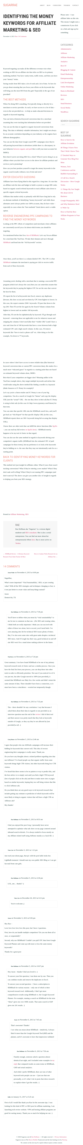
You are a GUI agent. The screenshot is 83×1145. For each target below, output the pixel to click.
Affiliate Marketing (17, 514)
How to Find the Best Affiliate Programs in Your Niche (70, 215)
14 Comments (22, 36)
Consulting (57, 5)
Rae (16, 36)
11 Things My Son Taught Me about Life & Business (70, 192)
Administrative (66, 49)
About (42, 5)
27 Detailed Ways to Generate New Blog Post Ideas (70, 158)
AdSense (64, 53)
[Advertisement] (30, 52)
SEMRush (7, 242)
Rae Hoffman (35, 1137)
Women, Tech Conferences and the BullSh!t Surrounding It (69, 170)
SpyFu (55, 426)
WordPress (64, 112)
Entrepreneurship (67, 78)
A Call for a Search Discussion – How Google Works (70, 181)
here (33, 540)
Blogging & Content (68, 70)
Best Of (63, 66)
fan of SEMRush (33, 235)
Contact (75, 5)
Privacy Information (61, 1137)
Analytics (64, 62)
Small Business (66, 103)
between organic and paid (22, 149)
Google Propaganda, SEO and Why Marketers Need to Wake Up (70, 204)
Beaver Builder (33, 1140)
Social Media (65, 108)
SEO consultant (30, 533)
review (38, 714)
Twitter (17, 543)
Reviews (64, 95)
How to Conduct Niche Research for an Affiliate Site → (45, 555)
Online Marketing (67, 87)
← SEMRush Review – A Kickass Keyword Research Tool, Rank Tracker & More (16, 555)
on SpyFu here (30, 430)
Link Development (67, 83)
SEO (27, 514)
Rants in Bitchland (67, 91)
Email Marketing (67, 74)
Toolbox (67, 5)
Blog (48, 5)
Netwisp (64, 1140)
